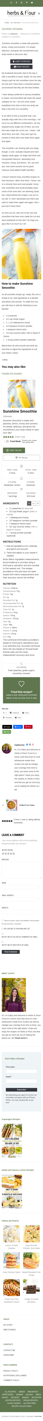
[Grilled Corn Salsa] (12, 805)
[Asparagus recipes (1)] (12, 1125)
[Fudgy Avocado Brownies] (31, 1281)
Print (7, 732)
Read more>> (21, 1038)
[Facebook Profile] (27, 745)
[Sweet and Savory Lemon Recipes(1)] (12, 1176)
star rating (18, 695)
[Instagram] (33, 745)
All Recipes (16, 23)
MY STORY (8, 1325)
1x (29, 503)
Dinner (19, 1395)
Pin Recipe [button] (23, 458)
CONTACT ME (9, 1350)
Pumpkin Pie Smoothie (12, 373)
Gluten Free (29, 1403)
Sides (38, 1395)
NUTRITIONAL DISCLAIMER (15, 1376)
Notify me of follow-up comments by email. (20, 937)
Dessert (15, 1397)
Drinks (25, 1397)
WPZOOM (38, 1416)
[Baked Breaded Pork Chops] (31, 1254)
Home (7, 23)
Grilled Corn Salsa (27, 805)
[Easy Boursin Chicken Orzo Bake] (31, 1227)
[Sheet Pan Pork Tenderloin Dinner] (11, 1281)
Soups (5, 1397)
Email (9, 1077)
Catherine (14, 34)
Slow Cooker (14, 1403)
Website (5, 908)
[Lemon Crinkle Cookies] (11, 1227)
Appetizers (7, 1395)
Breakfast (33, 1392)
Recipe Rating (7, 850)
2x (33, 503)
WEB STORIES (9, 1330)
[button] (4, 436)
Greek (22, 1392)
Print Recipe (22, 67)
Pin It (29, 727)
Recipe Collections (21, 1406)
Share (19, 727)
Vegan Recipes (30, 1400)
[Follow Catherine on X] (30, 745)
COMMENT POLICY (11, 1380)
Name (4, 883)
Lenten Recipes (13, 1400)
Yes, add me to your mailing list (16, 929)
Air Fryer (36, 1397)
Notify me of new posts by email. (15, 945)
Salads (29, 1395)
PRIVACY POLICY (10, 1371)
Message (5, 860)
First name (10, 1067)
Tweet (8, 727)
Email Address (8, 895)
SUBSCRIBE (8, 1355)
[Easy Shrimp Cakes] (11, 1254)
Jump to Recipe (22, 61)
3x (38, 503)
